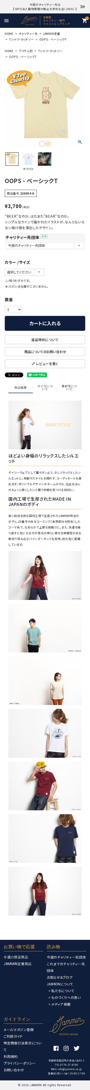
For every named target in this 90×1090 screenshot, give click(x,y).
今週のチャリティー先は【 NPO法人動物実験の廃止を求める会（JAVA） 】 (45, 6)
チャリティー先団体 (26, 237)
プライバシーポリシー (20, 1063)
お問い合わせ (14, 1069)
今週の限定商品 (16, 957)
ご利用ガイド (13, 1036)
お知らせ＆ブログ (60, 977)
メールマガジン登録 (19, 1029)
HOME (9, 33)
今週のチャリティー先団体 (66, 957)
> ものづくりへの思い (64, 997)
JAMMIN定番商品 (18, 964)
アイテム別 (26, 51)
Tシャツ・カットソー (21, 39)
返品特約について (45, 339)
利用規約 (11, 1056)
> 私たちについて (61, 990)
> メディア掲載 (59, 1004)
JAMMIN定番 (51, 33)
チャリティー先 (28, 33)
